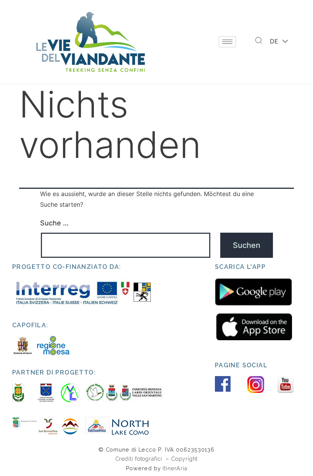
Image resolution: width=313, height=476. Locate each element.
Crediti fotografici (139, 458)
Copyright (184, 458)
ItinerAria (175, 468)
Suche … (54, 223)
